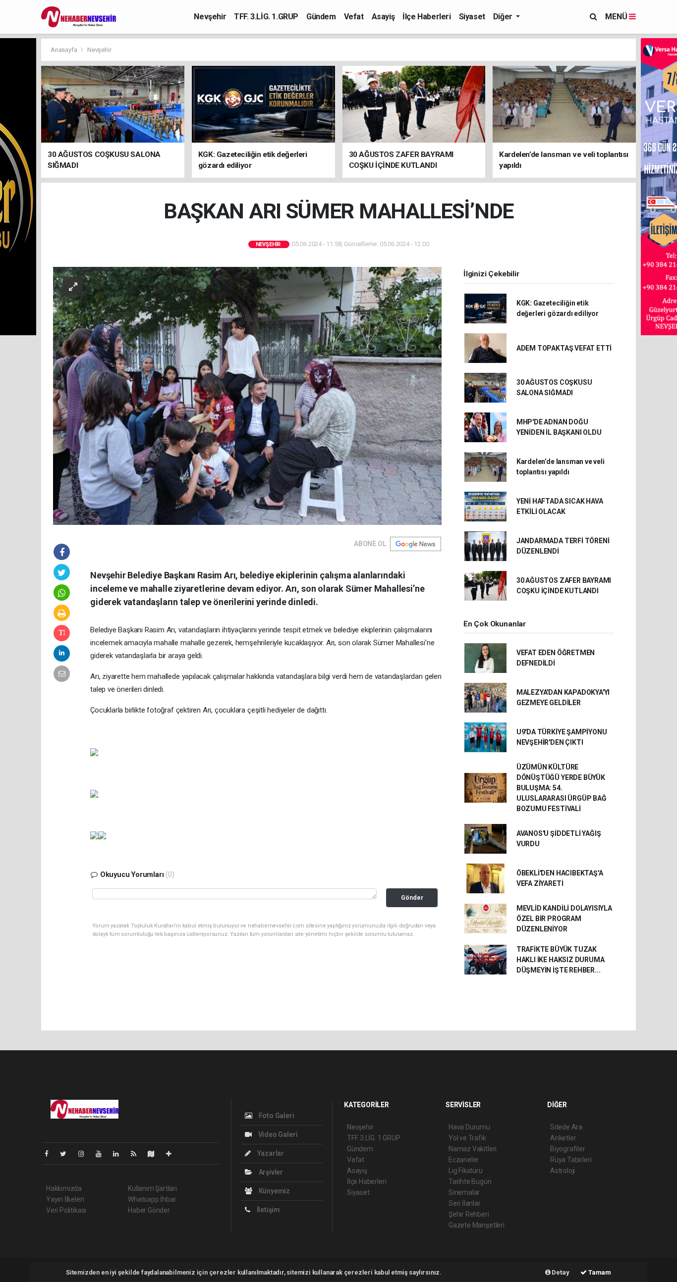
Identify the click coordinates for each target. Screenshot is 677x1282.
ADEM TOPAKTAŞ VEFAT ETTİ (564, 348)
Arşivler (270, 1172)
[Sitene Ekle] (172, 1154)
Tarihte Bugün (470, 1181)
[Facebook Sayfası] (50, 1154)
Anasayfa (64, 49)
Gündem (321, 16)
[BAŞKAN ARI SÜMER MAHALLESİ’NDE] (247, 395)
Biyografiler (567, 1149)
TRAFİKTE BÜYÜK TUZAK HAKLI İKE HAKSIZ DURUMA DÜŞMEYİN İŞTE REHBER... (560, 959)
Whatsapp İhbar (152, 1199)
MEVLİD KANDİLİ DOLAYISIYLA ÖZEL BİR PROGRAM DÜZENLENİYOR (564, 918)
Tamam (599, 1272)
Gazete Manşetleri (477, 1225)
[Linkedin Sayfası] (120, 1154)
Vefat (354, 16)
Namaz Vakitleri (473, 1149)
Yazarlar (270, 1153)
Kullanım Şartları (152, 1188)
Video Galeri (277, 1134)
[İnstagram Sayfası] (85, 1154)
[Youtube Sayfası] (103, 1154)
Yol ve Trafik (467, 1138)
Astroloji (562, 1171)
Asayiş (383, 16)
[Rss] (137, 1154)
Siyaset (472, 16)
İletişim (267, 1210)
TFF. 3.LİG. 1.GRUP (266, 16)
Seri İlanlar (465, 1203)
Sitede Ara (566, 1127)
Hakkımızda (64, 1188)
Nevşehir (210, 16)
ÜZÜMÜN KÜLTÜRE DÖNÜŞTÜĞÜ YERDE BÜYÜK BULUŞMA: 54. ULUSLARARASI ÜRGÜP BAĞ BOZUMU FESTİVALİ (561, 788)
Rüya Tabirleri (570, 1160)
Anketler (563, 1138)
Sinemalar (464, 1192)
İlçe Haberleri (426, 16)
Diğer (503, 16)
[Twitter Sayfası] (67, 1154)
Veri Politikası (66, 1210)
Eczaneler (464, 1160)
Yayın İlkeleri (65, 1199)
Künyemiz (273, 1191)
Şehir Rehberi (469, 1214)
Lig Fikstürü (466, 1171)
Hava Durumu (469, 1127)
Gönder (412, 897)
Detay (560, 1272)
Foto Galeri (275, 1116)
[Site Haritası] (155, 1154)
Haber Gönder (149, 1210)
